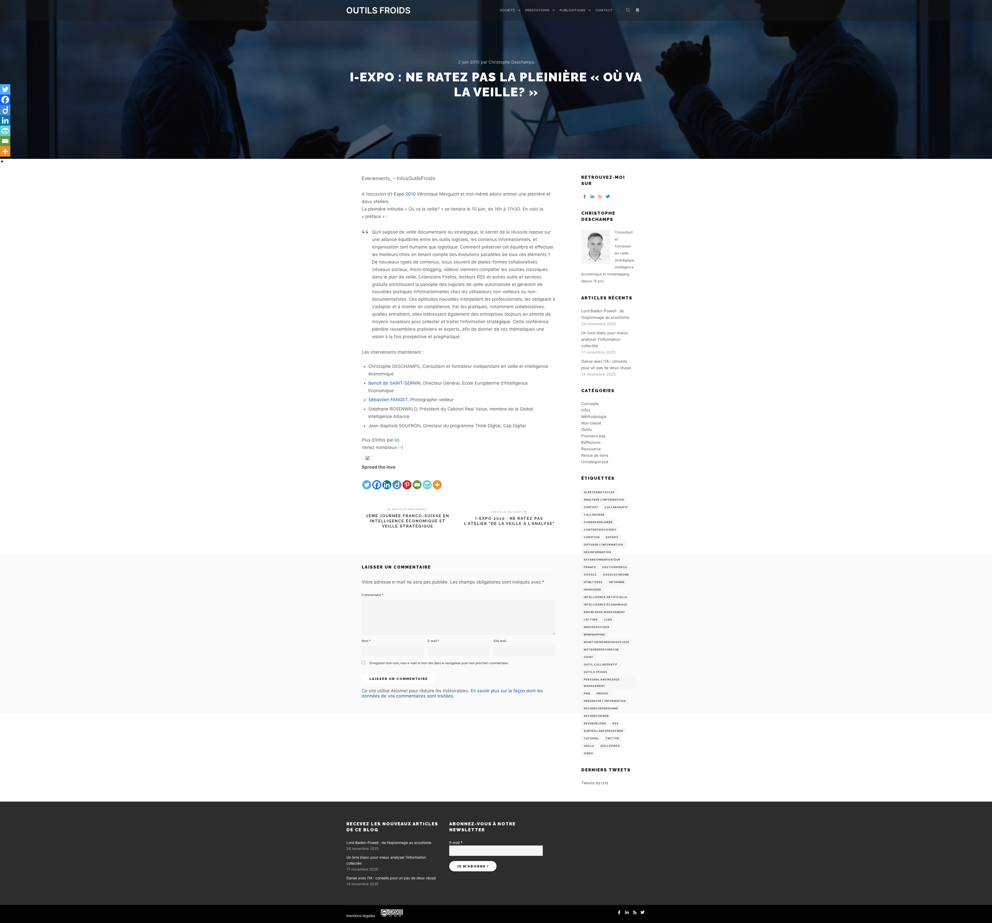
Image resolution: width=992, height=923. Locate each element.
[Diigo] (396, 480)
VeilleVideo (610, 745)
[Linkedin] (386, 480)
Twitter (612, 738)
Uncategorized (594, 461)
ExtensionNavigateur (602, 559)
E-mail (433, 641)
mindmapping (594, 634)
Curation (592, 537)
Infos (585, 410)
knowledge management (604, 612)
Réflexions (591, 442)
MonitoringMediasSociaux (606, 641)
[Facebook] (376, 480)
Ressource (591, 448)
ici (397, 440)
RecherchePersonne (601, 708)
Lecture (591, 619)
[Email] (417, 480)
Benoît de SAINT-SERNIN (394, 383)
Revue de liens (594, 455)
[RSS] (600, 196)
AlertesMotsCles (599, 492)
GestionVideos (614, 567)
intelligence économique (605, 604)
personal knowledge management (602, 682)
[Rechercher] (628, 10)
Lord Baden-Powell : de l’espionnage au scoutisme (388, 842)
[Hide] (2, 161)
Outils (586, 429)
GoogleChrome (616, 574)
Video (588, 753)
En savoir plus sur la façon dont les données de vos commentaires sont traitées (452, 693)
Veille (589, 745)
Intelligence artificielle (605, 597)
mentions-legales (360, 915)
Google (590, 574)
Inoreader (592, 589)
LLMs (608, 619)
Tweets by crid (594, 782)
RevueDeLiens (595, 723)
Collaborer (594, 514)
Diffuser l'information (603, 544)
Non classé (591, 423)
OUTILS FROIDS (372, 10)
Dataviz (612, 537)
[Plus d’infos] (637, 10)
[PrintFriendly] (427, 480)
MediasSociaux (596, 627)
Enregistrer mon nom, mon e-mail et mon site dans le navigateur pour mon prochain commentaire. (439, 663)
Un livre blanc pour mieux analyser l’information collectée (604, 339)
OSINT (588, 656)
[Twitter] (366, 480)
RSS (616, 723)
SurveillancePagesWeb (603, 730)
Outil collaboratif (600, 664)
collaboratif (616, 507)
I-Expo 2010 (403, 194)
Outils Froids (595, 671)
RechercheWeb (596, 715)
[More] (437, 480)
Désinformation (597, 552)
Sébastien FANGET (388, 399)
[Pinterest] (407, 480)
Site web (499, 641)
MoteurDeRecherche (601, 649)
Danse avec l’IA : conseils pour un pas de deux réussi (391, 878)
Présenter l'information (605, 700)
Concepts (590, 403)
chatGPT (591, 507)
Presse (602, 693)
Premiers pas (593, 435)
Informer (617, 582)
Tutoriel (591, 738)
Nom (366, 641)
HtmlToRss (593, 582)
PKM (587, 693)
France (590, 567)
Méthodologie (594, 416)
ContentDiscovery (600, 529)
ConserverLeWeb (598, 522)
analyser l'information (604, 499)
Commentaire (372, 595)
